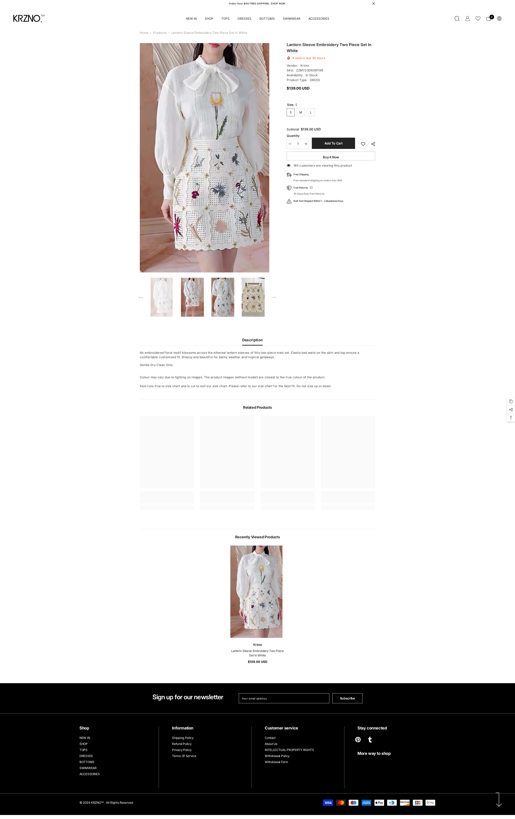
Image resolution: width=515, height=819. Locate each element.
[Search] (457, 18)
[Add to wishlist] (363, 144)
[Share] (371, 144)
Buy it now (331, 157)
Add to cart (333, 143)
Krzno (304, 65)
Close (373, 3)
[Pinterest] (358, 739)
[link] (167, 501)
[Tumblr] (370, 739)
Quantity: (293, 136)
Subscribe (347, 698)
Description (252, 340)
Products (160, 33)
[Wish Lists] (478, 18)
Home (144, 33)
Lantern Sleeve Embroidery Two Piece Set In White (257, 653)
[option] (207, 157)
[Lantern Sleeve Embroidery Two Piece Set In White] (257, 592)
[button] (141, 297)
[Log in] (467, 18)
